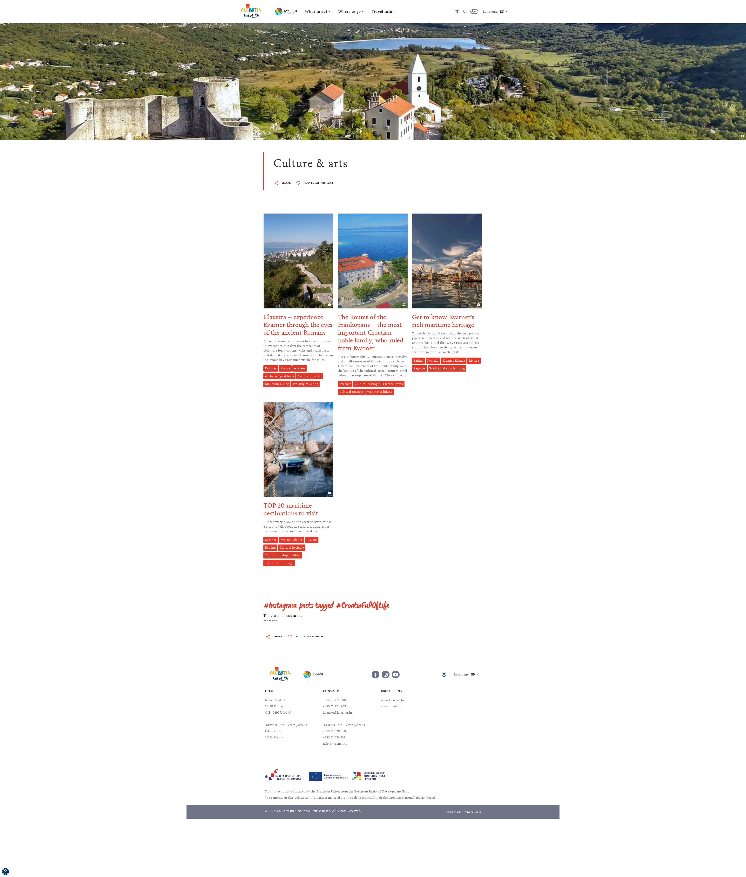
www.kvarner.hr (392, 700)
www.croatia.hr (392, 706)
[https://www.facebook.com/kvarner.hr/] (375, 674)
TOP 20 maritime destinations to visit (290, 509)
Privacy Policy (472, 812)
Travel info (382, 12)
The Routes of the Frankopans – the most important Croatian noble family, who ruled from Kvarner (370, 332)
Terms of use (453, 812)
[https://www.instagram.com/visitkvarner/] (386, 674)
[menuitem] (283, 775)
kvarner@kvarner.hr (337, 713)
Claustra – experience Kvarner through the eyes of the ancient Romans (297, 324)
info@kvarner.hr (335, 744)
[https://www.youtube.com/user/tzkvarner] (396, 674)
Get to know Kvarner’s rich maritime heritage (443, 321)
